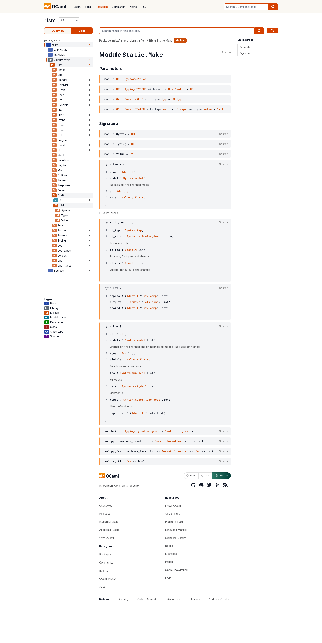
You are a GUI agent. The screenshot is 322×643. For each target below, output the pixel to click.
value (207, 109)
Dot (60, 100)
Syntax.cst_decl (134, 386)
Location (63, 160)
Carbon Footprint (147, 599)
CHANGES (60, 49)
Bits (60, 74)
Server (61, 190)
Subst (61, 225)
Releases (104, 513)
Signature (245, 53)
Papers (169, 562)
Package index (109, 40)
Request (63, 180)
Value (64, 220)
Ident (61, 155)
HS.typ (177, 99)
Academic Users (109, 529)
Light (193, 475)
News (133, 6)
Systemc (63, 235)
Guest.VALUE (134, 99)
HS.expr (181, 109)
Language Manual (176, 529)
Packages (102, 6)
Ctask (61, 90)
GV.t (220, 109)
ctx (122, 334)
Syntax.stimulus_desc (143, 236)
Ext (60, 135)
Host (61, 150)
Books (169, 545)
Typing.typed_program (141, 431)
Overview (58, 30)
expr (166, 109)
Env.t (139, 197)
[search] (273, 6)
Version (62, 255)
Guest (61, 145)
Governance (174, 599)
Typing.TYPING (135, 89)
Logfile (62, 165)
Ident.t (127, 172)
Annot (61, 69)
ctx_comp (150, 296)
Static (61, 195)
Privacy (195, 599)
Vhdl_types (64, 265)
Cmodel (62, 80)
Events (103, 570)
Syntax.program (176, 431)
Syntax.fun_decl (132, 373)
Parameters (246, 47)
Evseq (61, 125)
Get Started (172, 513)
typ (164, 99)
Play (143, 6)
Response (64, 185)
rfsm (50, 20)
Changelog (105, 505)
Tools (88, 6)
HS (118, 79)
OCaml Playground (176, 570)
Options (62, 175)
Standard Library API (178, 537)
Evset (61, 130)
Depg (61, 95)
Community (119, 6)
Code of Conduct (220, 599)
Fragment (63, 140)
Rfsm (59, 64)
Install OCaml (173, 505)
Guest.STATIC (135, 109)
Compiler (63, 85)
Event (61, 120)
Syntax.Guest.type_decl (141, 399)
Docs (81, 30)
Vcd (60, 245)
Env (60, 110)
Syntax (65, 210)
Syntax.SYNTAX (135, 79)
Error (60, 115)
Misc (60, 170)
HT (118, 89)
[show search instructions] (272, 30)
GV (118, 99)
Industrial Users (108, 521)
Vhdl (60, 260)
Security (123, 599)
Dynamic (63, 105)
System (224, 475)
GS (118, 109)
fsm (124, 353)
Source (226, 52)
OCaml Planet (107, 578)
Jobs (102, 586)
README (59, 54)
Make (62, 205)
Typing (65, 215)
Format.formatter (168, 441)
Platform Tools (174, 521)
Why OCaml (106, 537)
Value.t (127, 197)
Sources (59, 270)
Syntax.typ (133, 230)
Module (180, 40)
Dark (207, 475)
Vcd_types (64, 250)
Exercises (171, 553)
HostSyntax (176, 89)
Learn (77, 6)
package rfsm (53, 40)
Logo (168, 578)
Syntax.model (133, 178)
